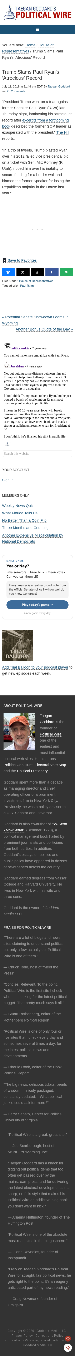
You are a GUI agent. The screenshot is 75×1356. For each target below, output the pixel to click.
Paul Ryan (27, 285)
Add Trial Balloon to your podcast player (35, 667)
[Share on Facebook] (52, 272)
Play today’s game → (37, 605)
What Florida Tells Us (20, 513)
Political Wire (50, 734)
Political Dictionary (32, 771)
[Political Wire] (37, 12)
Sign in (8, 480)
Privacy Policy (22, 1335)
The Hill (62, 132)
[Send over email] (66, 272)
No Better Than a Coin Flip (24, 520)
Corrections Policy (49, 1335)
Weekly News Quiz (18, 506)
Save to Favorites (22, 260)
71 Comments (16, 91)
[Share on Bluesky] (8, 272)
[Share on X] (23, 272)
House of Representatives (36, 280)
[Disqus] (37, 393)
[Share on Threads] (37, 272)
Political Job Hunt (18, 765)
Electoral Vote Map (50, 765)
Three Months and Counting (25, 528)
